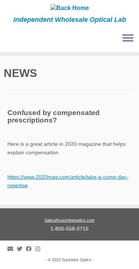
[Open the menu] (127, 38)
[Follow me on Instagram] (39, 249)
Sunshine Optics (77, 260)
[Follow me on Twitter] (21, 249)
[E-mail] (12, 249)
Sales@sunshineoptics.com (69, 220)
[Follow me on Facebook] (30, 249)
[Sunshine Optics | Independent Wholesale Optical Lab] (69, 8)
